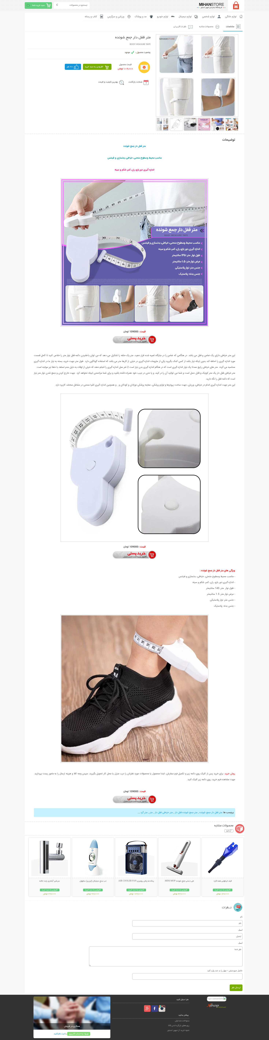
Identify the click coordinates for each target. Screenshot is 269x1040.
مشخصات (230, 26)
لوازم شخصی (208, 17)
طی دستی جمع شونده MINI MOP (179, 881)
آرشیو (228, 831)
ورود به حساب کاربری (78, 1034)
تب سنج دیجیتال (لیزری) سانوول (93, 881)
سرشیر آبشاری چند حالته (49, 881)
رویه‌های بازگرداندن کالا (178, 1025)
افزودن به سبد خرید (94, 67)
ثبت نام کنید (59, 1034)
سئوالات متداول (182, 1021)
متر (151, 813)
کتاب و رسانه (91, 17)
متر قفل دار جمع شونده (210, 813)
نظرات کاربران (179, 26)
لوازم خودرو (162, 17)
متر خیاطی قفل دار (163, 813)
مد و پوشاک (141, 17)
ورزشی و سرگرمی (115, 17)
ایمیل (240, 930)
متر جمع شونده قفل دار (185, 813)
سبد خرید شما (38, 5)
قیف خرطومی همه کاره (223, 881)
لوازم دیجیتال (185, 17)
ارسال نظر (236, 987)
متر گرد (143, 813)
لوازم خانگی (230, 17)
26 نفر (70, 67)
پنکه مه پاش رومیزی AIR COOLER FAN (136, 881)
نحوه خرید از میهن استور (178, 1030)
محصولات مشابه (206, 26)
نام (241, 917)
